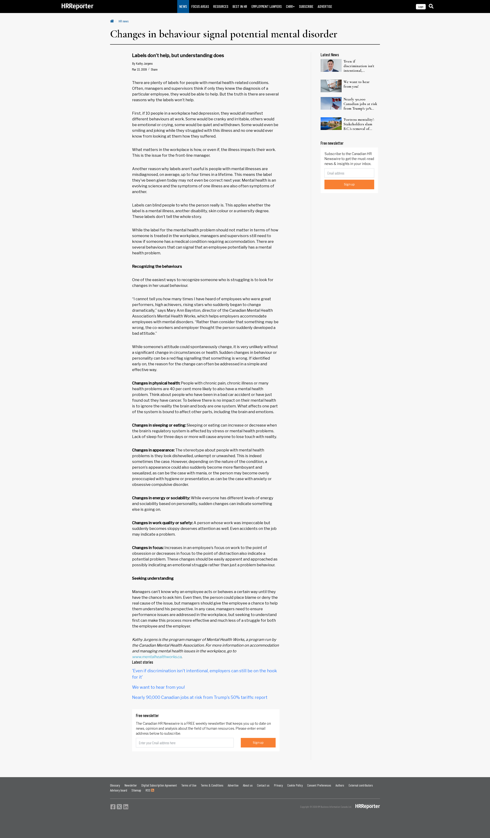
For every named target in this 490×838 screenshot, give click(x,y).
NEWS (183, 6)
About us (248, 785)
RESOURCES (220, 6)
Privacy (278, 785)
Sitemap (136, 790)
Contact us (263, 785)
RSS (148, 790)
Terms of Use (188, 785)
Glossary (115, 785)
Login (420, 6)
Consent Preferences (319, 785)
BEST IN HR (240, 6)
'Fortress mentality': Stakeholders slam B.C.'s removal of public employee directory (359, 124)
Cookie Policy (295, 785)
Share (154, 69)
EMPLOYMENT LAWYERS (267, 6)
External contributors (361, 785)
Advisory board (118, 790)
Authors (340, 785)
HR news (123, 21)
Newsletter (130, 785)
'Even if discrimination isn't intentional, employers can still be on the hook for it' (361, 66)
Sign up (258, 742)
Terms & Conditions (212, 785)
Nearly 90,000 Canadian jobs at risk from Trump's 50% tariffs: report (199, 697)
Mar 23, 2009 (139, 69)
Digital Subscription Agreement (159, 785)
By (142, 63)
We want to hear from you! (158, 687)
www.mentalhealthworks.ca (156, 656)
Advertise (233, 785)
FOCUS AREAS (200, 6)
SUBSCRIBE (306, 6)
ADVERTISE (325, 6)
